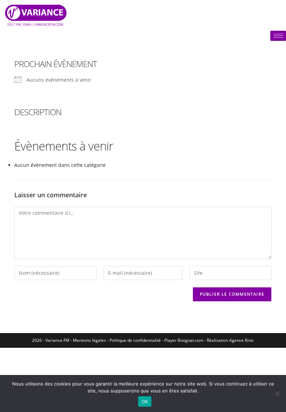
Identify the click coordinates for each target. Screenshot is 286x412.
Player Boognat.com (183, 340)
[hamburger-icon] (278, 36)
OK (145, 401)
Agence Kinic (241, 340)
